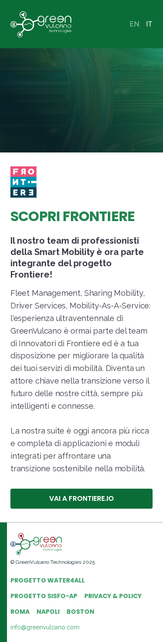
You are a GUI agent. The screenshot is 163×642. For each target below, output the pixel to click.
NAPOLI (48, 611)
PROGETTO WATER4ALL (47, 580)
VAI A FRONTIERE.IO (81, 498)
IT (149, 24)
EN (134, 24)
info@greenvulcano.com (45, 627)
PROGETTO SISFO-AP (43, 596)
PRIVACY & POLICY (113, 596)
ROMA (20, 611)
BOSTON (80, 611)
